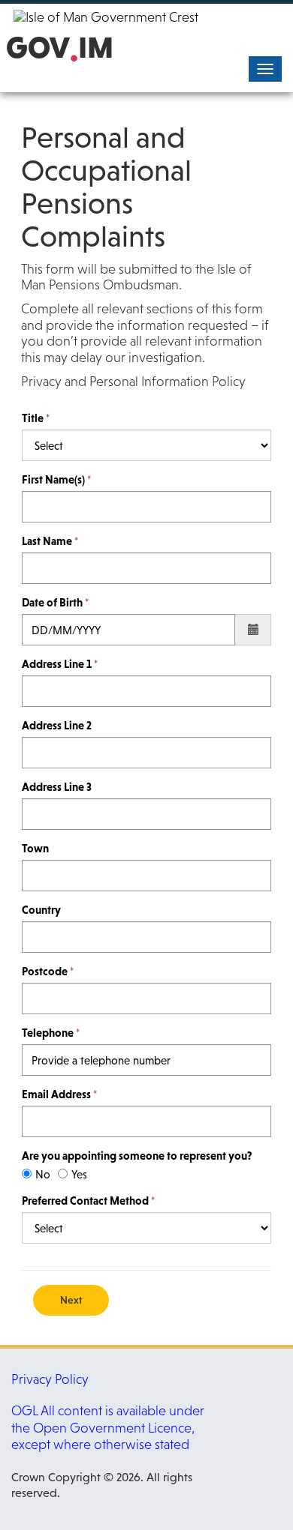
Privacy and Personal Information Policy (133, 381)
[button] (253, 629)
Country (41, 909)
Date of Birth (52, 602)
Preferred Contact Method (85, 1200)
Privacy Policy (50, 1379)
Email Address (56, 1094)
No (42, 1174)
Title (33, 418)
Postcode (45, 971)
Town (35, 848)
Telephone (48, 1032)
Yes (79, 1174)
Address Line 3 (57, 786)
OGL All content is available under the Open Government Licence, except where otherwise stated (107, 1427)
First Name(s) (53, 479)
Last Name (47, 540)
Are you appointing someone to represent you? (137, 1155)
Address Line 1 (57, 663)
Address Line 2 (57, 725)
